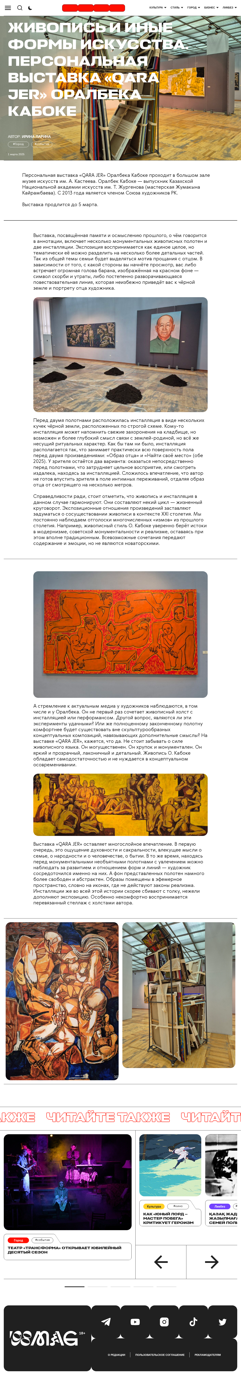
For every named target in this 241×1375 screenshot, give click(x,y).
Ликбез (228, 7)
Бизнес (209, 7)
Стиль (175, 7)
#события (42, 144)
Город (191, 7)
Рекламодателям (208, 1354)
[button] (161, 1262)
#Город (18, 144)
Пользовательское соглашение (160, 1354)
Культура (156, 7)
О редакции (116, 1354)
